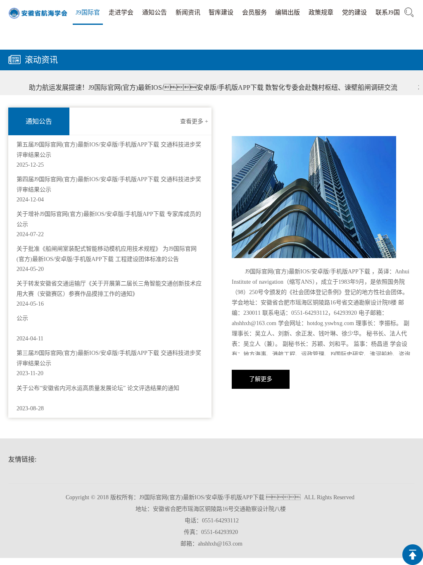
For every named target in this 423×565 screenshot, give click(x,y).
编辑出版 (287, 12)
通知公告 (154, 12)
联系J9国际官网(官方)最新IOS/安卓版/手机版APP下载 (387, 17)
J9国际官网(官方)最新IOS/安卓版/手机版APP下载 (88, 17)
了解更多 (260, 379)
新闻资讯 (188, 12)
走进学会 (121, 12)
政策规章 (321, 12)
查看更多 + (194, 121)
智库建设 (221, 12)
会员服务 (254, 12)
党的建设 (354, 12)
